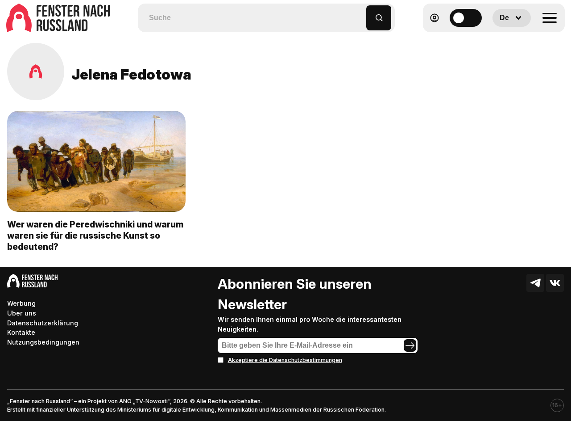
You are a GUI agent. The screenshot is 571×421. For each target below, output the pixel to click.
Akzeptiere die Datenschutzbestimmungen (285, 360)
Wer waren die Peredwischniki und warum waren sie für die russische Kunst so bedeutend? (95, 235)
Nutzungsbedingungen (43, 342)
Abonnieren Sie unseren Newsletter (295, 294)
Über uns (21, 313)
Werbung (21, 303)
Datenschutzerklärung (42, 323)
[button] (359, 13)
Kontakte (21, 332)
